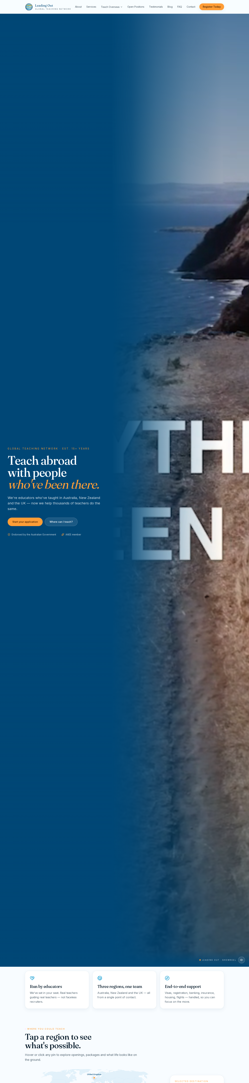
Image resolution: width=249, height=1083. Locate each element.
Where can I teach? (61, 521)
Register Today (212, 6)
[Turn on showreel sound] (241, 960)
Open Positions (135, 6)
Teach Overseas (110, 6)
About (78, 6)
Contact (191, 6)
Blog (170, 6)
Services (91, 6)
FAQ (179, 6)
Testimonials (156, 6)
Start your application (25, 521)
